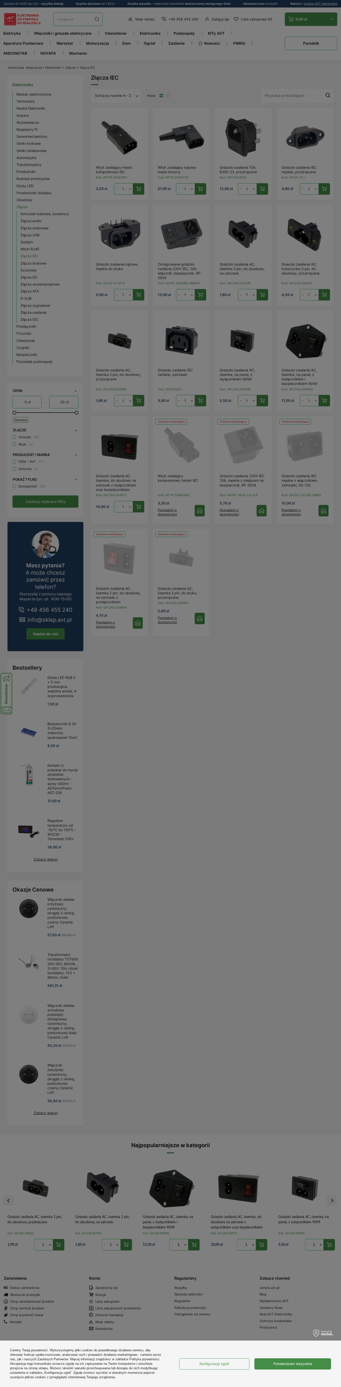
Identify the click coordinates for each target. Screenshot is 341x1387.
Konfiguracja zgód (214, 1364)
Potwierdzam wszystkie (292, 1364)
